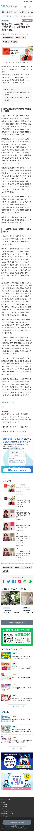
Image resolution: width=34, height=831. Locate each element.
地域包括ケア (8, 38)
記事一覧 (9, 16)
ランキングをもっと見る (17, 706)
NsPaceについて (5, 800)
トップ (3, 16)
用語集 (3, 802)
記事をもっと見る (17, 748)
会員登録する (17, 822)
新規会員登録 (17, 622)
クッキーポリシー (6, 811)
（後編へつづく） (8, 402)
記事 (3, 12)
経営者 (15, 42)
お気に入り (9, 12)
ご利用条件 (4, 807)
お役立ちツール (25, 12)
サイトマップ (4, 816)
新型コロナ (21, 38)
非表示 (11, 90)
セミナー (16, 12)
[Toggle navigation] (30, 6)
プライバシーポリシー (7, 809)
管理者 (6, 42)
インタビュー (16, 16)
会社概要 (3, 804)
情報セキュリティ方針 (7, 813)
